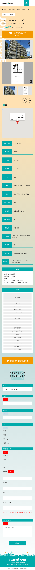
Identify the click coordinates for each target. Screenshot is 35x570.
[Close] (23, 115)
